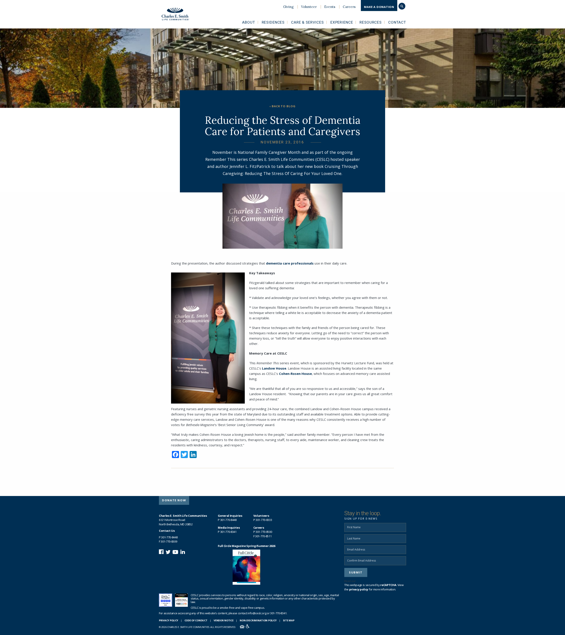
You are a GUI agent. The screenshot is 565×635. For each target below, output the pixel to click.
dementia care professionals (290, 263)
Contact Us (167, 531)
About (248, 22)
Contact (397, 22)
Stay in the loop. (362, 513)
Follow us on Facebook (161, 551)
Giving (288, 7)
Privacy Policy (168, 620)
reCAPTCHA (388, 585)
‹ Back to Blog (282, 106)
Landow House (274, 368)
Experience (341, 22)
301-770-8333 (264, 520)
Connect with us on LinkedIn (182, 551)
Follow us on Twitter (168, 551)
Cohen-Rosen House (295, 373)
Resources (371, 22)
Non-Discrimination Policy (258, 620)
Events (329, 7)
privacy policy (366, 581)
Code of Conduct (196, 620)
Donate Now (174, 500)
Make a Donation (379, 7)
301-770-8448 (169, 537)
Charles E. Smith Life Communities (178, 14)
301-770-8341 (228, 532)
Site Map (288, 620)
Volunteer (309, 7)
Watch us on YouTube (175, 551)
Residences (273, 22)
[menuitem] (288, 7)
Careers (349, 7)
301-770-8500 (264, 532)
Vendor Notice (223, 620)
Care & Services (307, 22)
